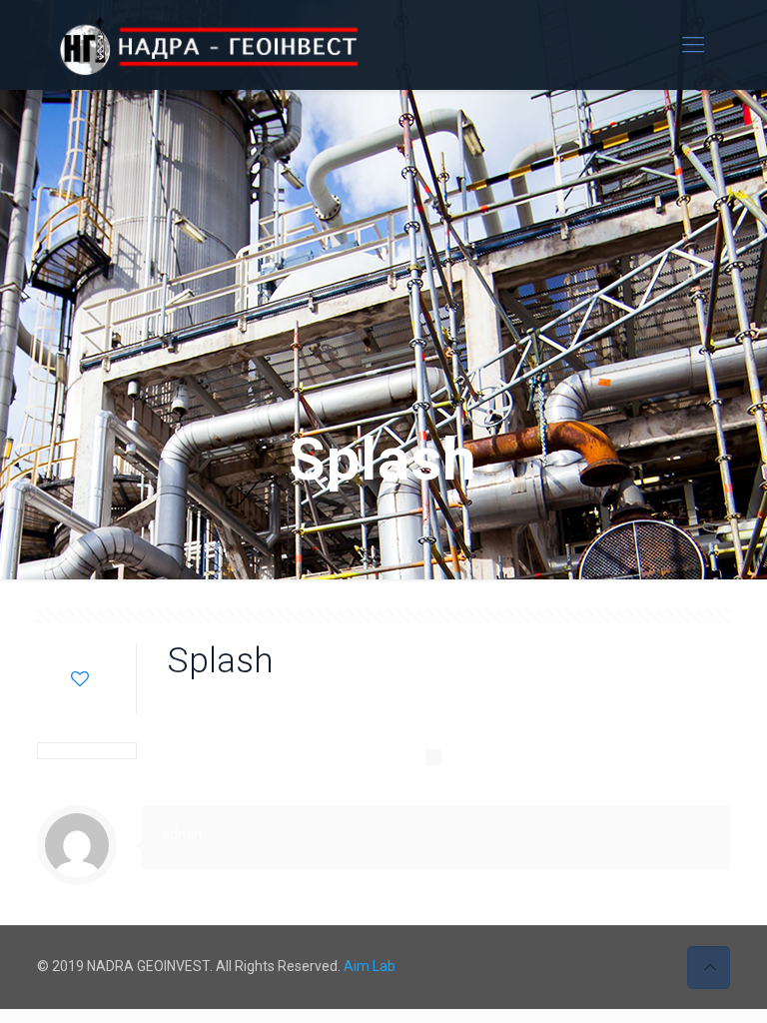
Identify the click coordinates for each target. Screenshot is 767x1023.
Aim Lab (369, 966)
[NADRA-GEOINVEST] (227, 45)
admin (293, 703)
